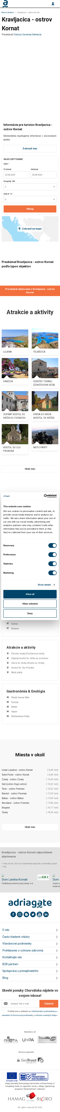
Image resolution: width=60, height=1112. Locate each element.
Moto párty (16, 672)
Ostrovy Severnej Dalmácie (28, 34)
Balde (14, 706)
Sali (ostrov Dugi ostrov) (14, 784)
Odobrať (48, 1003)
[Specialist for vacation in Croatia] (30, 903)
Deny (30, 613)
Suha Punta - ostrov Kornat (15, 774)
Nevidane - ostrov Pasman (15, 803)
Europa (14, 702)
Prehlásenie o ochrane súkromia (22, 950)
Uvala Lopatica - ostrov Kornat (17, 770)
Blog (5, 978)
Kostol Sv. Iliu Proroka (22, 667)
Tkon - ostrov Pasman (13, 788)
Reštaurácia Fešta (20, 716)
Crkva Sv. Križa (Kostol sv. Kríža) (27, 663)
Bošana (15, 628)
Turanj (5, 812)
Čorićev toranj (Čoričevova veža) (27, 653)
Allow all (30, 594)
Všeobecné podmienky (17, 943)
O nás (5, 930)
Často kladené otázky (16, 937)
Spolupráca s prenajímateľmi (20, 971)
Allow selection (30, 603)
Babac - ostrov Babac (13, 798)
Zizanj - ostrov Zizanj (12, 779)
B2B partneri (10, 964)
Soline (14, 623)
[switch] (52, 554)
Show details (44, 584)
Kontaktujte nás (12, 957)
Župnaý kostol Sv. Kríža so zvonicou (29, 658)
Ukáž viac (30, 468)
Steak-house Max (20, 697)
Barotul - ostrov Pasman (14, 793)
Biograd (6, 807)
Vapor (14, 711)
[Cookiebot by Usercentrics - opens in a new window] (44, 496)
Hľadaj (30, 208)
